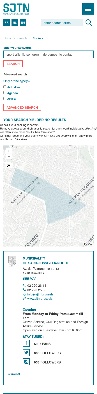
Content (38, 38)
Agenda (12, 93)
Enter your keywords (17, 47)
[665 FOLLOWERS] (26, 352)
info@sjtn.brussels (40, 294)
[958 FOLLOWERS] (26, 361)
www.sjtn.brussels (40, 298)
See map (29, 279)
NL (15, 22)
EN (23, 22)
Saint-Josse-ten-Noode (22, 9)
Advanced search (15, 74)
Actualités (14, 87)
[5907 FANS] (26, 343)
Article (11, 99)
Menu (88, 9)
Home (7, 38)
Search (22, 38)
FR (7, 22)
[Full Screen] (9, 165)
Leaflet (88, 244)
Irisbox (14, 374)
